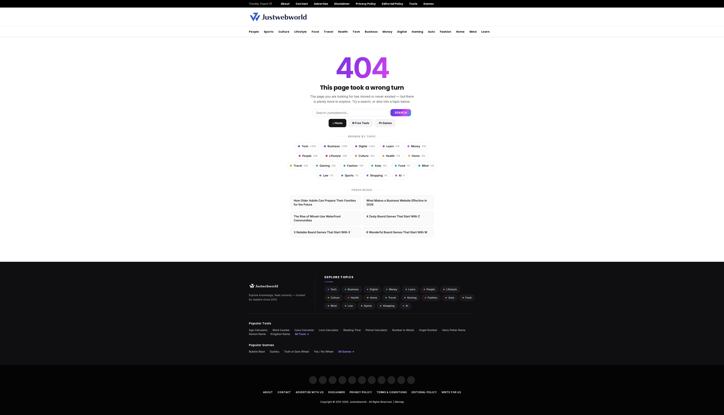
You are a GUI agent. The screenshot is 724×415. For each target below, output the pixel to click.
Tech (356, 32)
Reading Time (352, 330)
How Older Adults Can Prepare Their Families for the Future (325, 202)
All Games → (346, 351)
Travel (328, 32)
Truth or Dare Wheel (296, 351)
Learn (485, 32)
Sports (268, 32)
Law (350, 305)
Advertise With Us (309, 392)
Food (315, 32)
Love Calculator (328, 330)
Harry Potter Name (453, 330)
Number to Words (403, 330)
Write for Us (451, 392)
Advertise (321, 4)
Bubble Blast (257, 351)
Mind (472, 32)
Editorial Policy (392, 4)
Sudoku (274, 351)
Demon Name (257, 334)
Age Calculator (258, 330)
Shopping (388, 305)
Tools (413, 4)
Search (401, 112)
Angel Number (428, 330)
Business (371, 32)
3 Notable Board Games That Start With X (322, 232)
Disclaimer (342, 4)
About (285, 4)
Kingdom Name (280, 334)
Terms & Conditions (392, 392)
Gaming (417, 32)
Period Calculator (376, 330)
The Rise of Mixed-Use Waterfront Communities (317, 218)
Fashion (445, 32)
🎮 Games (385, 123)
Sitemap (399, 401)
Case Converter (304, 330)
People (254, 32)
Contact (302, 4)
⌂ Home (337, 123)
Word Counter (281, 330)
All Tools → (302, 334)
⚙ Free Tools (360, 123)
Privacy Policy (366, 4)
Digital (402, 32)
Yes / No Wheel (323, 351)
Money (387, 32)
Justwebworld (358, 401)
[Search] (473, 4)
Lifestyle (300, 32)
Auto (431, 32)
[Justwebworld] (278, 17)
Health (343, 32)
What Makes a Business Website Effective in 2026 (396, 202)
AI (407, 305)
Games (428, 4)
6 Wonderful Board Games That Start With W (396, 232)
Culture (283, 32)
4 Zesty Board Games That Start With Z (393, 216)
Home (460, 32)
